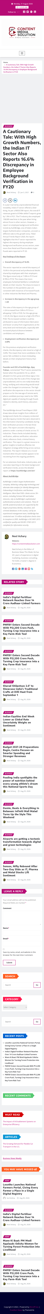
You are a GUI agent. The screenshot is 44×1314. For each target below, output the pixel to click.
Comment (7, 908)
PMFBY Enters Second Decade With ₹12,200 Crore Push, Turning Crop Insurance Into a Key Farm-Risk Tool (21, 629)
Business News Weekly (12, 1158)
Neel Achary (11, 192)
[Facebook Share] (5, 200)
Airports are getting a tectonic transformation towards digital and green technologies (22, 841)
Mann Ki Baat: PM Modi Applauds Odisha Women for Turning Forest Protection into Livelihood (22, 1060)
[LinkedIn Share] (15, 200)
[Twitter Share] (10, 200)
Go (37, 985)
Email (6, 938)
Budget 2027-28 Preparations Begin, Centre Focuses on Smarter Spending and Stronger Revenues (21, 751)
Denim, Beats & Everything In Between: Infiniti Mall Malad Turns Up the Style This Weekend (21, 813)
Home (5, 62)
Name (6, 928)
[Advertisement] (22, 97)
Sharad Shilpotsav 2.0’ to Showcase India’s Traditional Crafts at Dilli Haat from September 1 (20, 690)
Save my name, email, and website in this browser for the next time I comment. (19, 953)
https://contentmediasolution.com (26, 544)
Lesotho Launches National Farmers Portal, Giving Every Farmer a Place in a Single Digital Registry (22, 1046)
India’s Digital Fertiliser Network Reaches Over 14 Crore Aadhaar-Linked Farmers (21, 600)
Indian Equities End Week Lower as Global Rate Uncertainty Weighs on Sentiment (18, 721)
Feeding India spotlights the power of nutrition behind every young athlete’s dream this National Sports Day (20, 782)
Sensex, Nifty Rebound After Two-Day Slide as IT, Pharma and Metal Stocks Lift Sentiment (20, 871)
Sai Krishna (11, 1198)
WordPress (34, 1307)
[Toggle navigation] (22, 53)
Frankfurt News (16, 1310)
